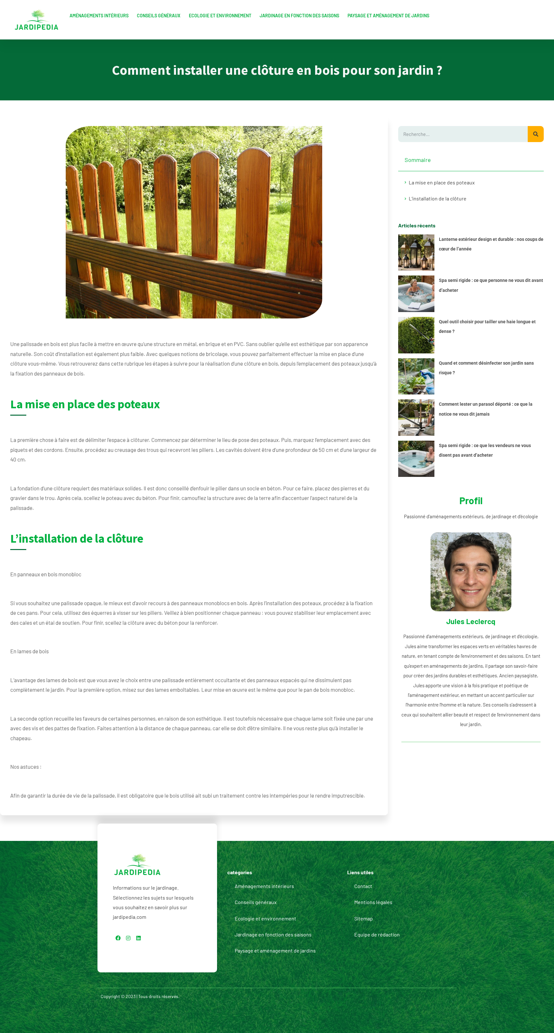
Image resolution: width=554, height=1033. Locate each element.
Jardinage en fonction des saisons (299, 15)
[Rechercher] (536, 134)
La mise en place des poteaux (442, 182)
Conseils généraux (158, 15)
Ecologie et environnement (220, 15)
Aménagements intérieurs (99, 15)
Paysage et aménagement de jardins (388, 15)
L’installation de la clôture (437, 198)
